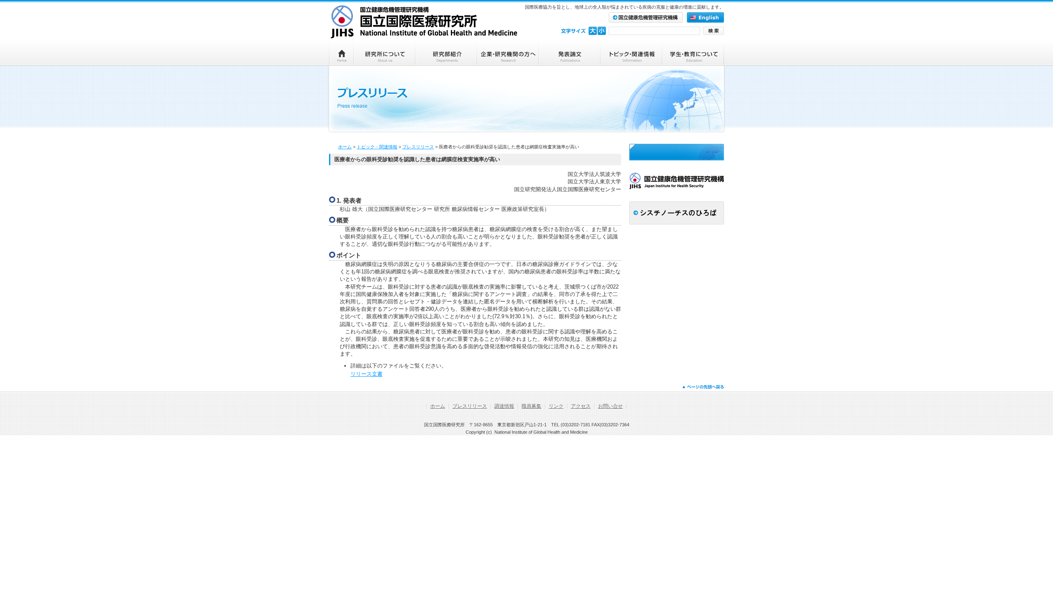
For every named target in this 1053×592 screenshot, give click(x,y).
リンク (556, 406)
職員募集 (531, 406)
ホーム (345, 146)
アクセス (581, 406)
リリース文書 (366, 374)
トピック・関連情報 (377, 146)
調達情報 (504, 406)
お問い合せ (610, 406)
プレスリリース (418, 146)
